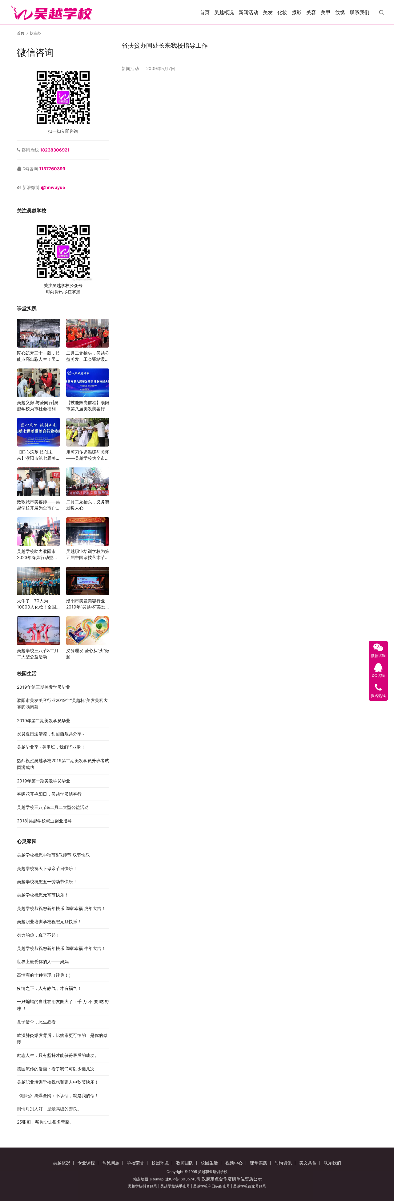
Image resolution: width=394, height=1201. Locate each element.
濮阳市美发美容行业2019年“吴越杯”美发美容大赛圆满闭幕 (85, 604)
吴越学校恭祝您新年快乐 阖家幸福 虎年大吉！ (61, 908)
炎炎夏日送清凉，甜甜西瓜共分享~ (50, 733)
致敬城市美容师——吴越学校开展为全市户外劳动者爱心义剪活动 (38, 505)
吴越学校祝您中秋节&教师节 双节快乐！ (55, 854)
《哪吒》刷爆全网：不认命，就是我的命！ (58, 1095)
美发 (268, 12)
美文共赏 (307, 1162)
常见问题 (110, 1162)
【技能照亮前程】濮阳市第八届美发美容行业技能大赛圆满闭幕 (87, 406)
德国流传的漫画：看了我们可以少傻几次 (55, 1068)
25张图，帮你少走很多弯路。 (45, 1121)
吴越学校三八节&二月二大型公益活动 (37, 653)
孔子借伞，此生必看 (36, 1021)
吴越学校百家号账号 (249, 1186)
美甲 (326, 12)
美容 (311, 12)
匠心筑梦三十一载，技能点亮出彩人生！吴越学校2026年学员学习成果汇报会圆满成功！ (38, 356)
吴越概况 (224, 12)
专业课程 (86, 1162)
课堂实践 (258, 1162)
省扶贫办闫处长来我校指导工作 (165, 45)
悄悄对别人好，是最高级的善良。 (49, 1108)
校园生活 (209, 1162)
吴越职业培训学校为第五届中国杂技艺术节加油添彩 (87, 555)
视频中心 (234, 1162)
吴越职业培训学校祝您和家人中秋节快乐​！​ (58, 1082)
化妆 (282, 12)
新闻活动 (248, 12)
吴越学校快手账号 (175, 1186)
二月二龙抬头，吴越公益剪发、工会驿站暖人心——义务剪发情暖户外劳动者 (87, 356)
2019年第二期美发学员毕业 (43, 720)
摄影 (297, 12)
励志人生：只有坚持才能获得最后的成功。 (58, 1055)
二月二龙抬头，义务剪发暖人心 (87, 504)
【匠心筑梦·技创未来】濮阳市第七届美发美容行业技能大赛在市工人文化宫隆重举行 (38, 455)
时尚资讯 (283, 1162)
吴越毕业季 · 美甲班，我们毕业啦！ (51, 747)
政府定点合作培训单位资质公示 (231, 1178)
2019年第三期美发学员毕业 (43, 687)
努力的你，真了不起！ (38, 935)
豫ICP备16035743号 (182, 1179)
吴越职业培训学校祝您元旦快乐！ (49, 921)
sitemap (156, 1179)
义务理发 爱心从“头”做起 (87, 653)
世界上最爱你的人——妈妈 (43, 961)
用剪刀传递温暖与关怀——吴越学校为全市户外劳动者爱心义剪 (87, 455)
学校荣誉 (135, 1162)
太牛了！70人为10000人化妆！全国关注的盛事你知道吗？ (38, 604)
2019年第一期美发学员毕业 (43, 780)
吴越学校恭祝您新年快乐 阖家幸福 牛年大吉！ (61, 948)
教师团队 (184, 1162)
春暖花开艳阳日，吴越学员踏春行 (49, 794)
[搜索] (381, 12)
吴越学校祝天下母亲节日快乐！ (47, 868)
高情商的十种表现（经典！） (45, 975)
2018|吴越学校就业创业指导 (44, 820)
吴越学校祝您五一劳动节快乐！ (47, 881)
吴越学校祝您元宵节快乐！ (43, 894)
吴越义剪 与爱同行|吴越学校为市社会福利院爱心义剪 (38, 406)
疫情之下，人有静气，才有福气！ (49, 988)
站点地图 (140, 1179)
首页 (205, 12)
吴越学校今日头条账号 (211, 1186)
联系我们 (359, 12)
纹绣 (340, 12)
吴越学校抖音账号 (142, 1186)
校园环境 (160, 1162)
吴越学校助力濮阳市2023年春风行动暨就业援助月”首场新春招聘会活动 (37, 555)
